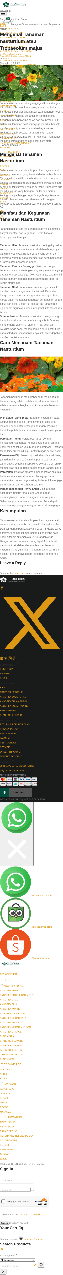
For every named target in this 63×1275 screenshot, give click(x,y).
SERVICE (5, 747)
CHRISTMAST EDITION (12, 1054)
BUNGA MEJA (7, 1059)
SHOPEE (4, 166)
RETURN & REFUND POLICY (15, 724)
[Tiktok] (14, 659)
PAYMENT (5, 147)
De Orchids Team (12, 54)
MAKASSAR (6, 1111)
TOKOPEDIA (6, 669)
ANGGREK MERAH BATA (13, 1018)
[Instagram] (10, 659)
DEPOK (4, 1102)
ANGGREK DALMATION (12, 1013)
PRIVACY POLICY (9, 729)
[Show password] (32, 1190)
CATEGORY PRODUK (11, 692)
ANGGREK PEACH (9, 1022)
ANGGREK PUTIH (9, 990)
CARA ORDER (7, 1122)
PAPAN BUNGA (8, 710)
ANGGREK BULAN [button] (9, 28)
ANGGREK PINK (8, 1004)
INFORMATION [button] (13, 1117)
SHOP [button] (7, 980)
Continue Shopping (33, 1239)
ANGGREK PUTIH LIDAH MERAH (17, 995)
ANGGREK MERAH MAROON (15, 1027)
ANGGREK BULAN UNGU (13, 696)
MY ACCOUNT (8, 974)
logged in (18, 573)
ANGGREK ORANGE (10, 1031)
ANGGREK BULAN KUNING (14, 706)
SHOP (3, 687)
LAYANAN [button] (10, 1084)
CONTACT (5, 1154)
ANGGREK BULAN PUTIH (13, 701)
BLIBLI (3, 678)
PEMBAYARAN (7, 1149)
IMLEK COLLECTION (11, 1050)
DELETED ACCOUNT (11, 756)
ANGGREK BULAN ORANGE (14, 60)
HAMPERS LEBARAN (11, 1045)
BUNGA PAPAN (8, 1036)
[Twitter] (31, 654)
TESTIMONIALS (8, 742)
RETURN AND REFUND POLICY (16, 1135)
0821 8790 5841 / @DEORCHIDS (17, 766)
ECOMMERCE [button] (12, 1064)
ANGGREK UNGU (9, 999)
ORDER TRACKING (10, 751)
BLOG (3, 1159)
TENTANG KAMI (8, 1140)
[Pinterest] (6, 659)
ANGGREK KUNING (10, 1009)
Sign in (4, 1223)
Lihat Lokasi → (20, 792)
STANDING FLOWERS (11, 1041)
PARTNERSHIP (8, 733)
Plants (5, 58)
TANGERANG (7, 1089)
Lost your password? (29, 1214)
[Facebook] (2, 589)
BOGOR (4, 1107)
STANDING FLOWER (11, 715)
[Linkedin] (2, 659)
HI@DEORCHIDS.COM (12, 770)
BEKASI (4, 1098)
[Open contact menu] (17, 834)
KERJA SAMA (7, 1126)
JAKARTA (5, 1093)
